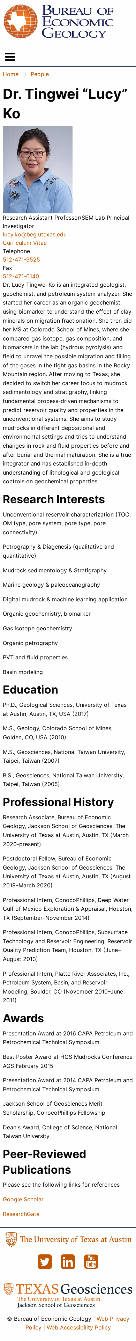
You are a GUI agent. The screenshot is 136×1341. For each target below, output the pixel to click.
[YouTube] (91, 1265)
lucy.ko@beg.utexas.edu (35, 234)
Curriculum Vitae (25, 242)
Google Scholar (23, 1199)
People (40, 74)
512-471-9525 (21, 259)
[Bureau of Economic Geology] (58, 20)
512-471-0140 (21, 276)
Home (10, 74)
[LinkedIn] (69, 1265)
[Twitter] (45, 1265)
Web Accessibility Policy (79, 1327)
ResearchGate (21, 1213)
